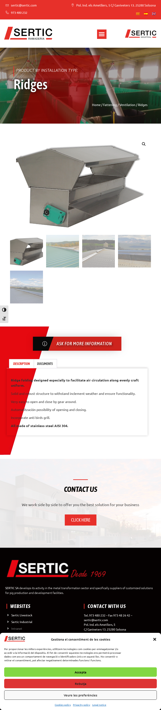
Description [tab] (21, 364)
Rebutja (80, 684)
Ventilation (127, 105)
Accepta (80, 672)
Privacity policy (81, 704)
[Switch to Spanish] (146, 13)
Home (96, 105)
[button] (155, 639)
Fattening (110, 105)
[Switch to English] (154, 13)
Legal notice (99, 704)
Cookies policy (63, 704)
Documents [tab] (45, 364)
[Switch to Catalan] (138, 13)
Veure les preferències (80, 695)
